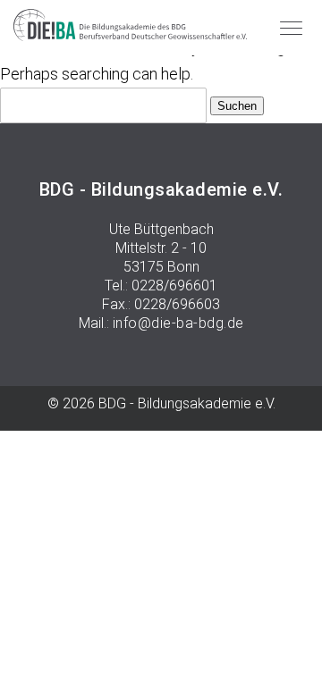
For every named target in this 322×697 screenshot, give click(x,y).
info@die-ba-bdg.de (178, 323)
